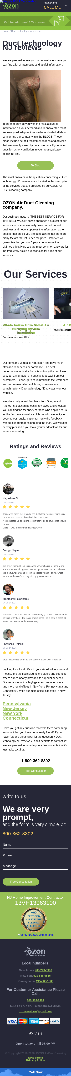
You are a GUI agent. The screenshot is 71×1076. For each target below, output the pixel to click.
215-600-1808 (44, 981)
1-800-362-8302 (35, 761)
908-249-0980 (43, 970)
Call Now (36, 1072)
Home (6, 31)
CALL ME (52, 7)
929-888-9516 (42, 975)
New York (12, 713)
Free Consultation (36, 770)
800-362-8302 (50, 3)
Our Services (35, 274)
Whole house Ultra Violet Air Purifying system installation (26, 328)
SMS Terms (35, 1057)
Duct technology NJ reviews (26, 31)
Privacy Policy (35, 1060)
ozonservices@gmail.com (35, 1011)
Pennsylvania (17, 704)
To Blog (35, 165)
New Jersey (15, 708)
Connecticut (15, 718)
